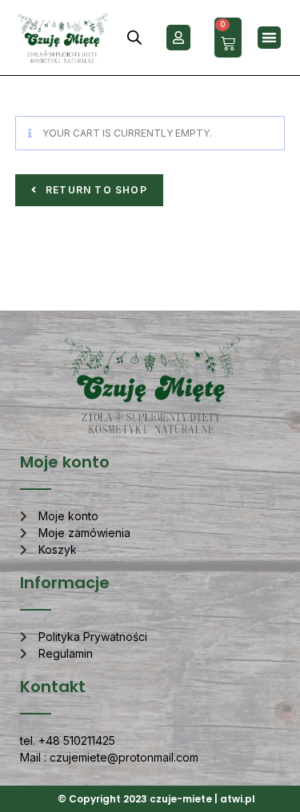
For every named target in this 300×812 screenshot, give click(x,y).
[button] (269, 38)
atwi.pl (237, 799)
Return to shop (94, 190)
